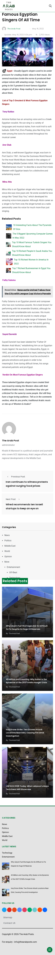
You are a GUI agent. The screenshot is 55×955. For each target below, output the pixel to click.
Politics (7, 540)
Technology (14, 577)
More (6, 562)
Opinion (8, 556)
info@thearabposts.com (25, 942)
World (7, 551)
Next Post (11, 499)
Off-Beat (13, 572)
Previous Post (18, 476)
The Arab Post (10, 440)
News (7, 535)
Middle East (9, 546)
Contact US (9, 923)
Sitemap (7, 917)
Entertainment (13, 567)
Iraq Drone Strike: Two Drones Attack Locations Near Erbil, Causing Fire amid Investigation (25, 732)
